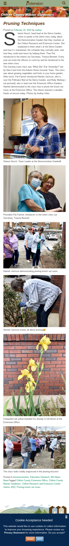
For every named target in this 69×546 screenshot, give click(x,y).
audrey (38, 30)
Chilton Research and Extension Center (41, 483)
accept (30, 539)
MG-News (55, 477)
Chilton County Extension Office (32, 480)
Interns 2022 (9, 487)
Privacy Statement (14, 532)
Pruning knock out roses (28, 487)
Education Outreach (39, 477)
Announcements (21, 477)
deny (39, 539)
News (6, 480)
